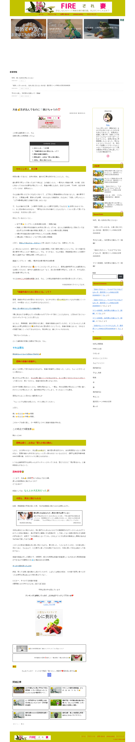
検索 (94, 273)
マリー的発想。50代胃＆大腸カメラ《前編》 (108, 264)
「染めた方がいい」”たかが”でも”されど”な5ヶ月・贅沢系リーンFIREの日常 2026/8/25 (107, 253)
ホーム (84, 736)
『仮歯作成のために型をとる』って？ (46, 151)
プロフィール (91, 736)
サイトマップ (120, 736)
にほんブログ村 (49, 604)
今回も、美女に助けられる (42, 160)
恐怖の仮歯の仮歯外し (41, 154)
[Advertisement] (67, 56)
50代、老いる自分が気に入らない (23, 78)
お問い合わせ (101, 736)
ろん (108, 125)
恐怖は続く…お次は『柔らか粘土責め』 (47, 157)
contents (46, 144)
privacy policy (111, 736)
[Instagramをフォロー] (49, 675)
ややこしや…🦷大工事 (41, 148)
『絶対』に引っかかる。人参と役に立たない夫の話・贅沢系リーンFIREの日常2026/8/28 (41, 85)
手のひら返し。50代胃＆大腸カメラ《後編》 (26, 93)
